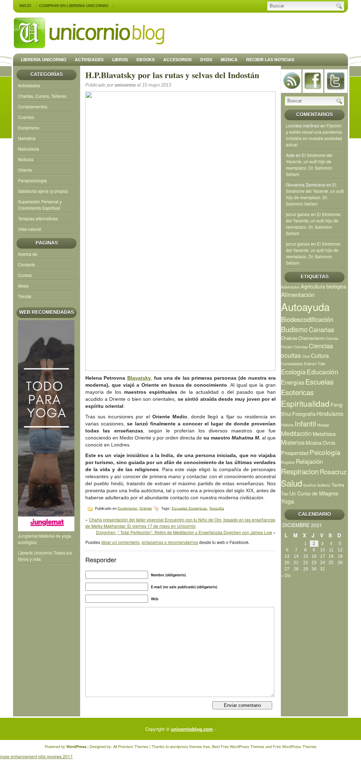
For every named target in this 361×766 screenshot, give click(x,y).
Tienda (24, 296)
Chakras (289, 338)
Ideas (23, 286)
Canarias (321, 329)
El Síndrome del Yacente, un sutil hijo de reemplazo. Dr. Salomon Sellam (309, 164)
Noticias (25, 159)
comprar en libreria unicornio (74, 6)
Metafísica (324, 433)
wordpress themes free (190, 746)
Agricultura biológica (323, 286)
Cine (306, 356)
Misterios (293, 442)
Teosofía (216, 508)
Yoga (287, 501)
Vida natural (29, 229)
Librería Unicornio (43, 59)
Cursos (25, 275)
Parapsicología (32, 180)
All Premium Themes (130, 746)
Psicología (325, 452)
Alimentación (297, 294)
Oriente (25, 170)
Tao (284, 493)
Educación (322, 371)
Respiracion (300, 471)
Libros (120, 59)
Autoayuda (305, 306)
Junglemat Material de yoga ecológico (44, 539)
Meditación (296, 433)
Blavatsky (139, 378)
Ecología (293, 371)
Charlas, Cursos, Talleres (42, 96)
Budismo (294, 329)
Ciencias (301, 346)
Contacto (26, 264)
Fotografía (304, 413)
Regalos (288, 462)
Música (229, 59)
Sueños (309, 485)
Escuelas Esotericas (189, 508)
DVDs (206, 59)
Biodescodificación (307, 319)
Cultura (320, 355)
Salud (291, 483)
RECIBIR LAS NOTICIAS (270, 59)
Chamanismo (311, 338)
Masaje (323, 425)
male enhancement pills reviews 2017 (36, 756)
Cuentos (26, 117)
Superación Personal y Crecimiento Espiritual (40, 204)
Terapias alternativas (38, 218)
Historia (287, 425)
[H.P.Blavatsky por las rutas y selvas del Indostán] (180, 231)
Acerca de (27, 254)
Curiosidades (292, 363)
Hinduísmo (330, 413)
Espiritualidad (305, 403)
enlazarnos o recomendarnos (170, 542)
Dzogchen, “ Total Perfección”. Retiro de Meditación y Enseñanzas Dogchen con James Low (184, 532)
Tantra (337, 484)
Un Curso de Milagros (313, 493)
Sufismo (323, 485)
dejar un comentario (120, 542)
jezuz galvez (298, 214)
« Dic (286, 575)
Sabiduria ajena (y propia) (43, 191)
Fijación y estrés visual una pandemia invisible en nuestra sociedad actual (314, 134)
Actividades (89, 59)
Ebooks (145, 59)
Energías (292, 382)
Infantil (305, 423)
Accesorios (177, 59)
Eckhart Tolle (314, 363)
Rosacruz (333, 471)
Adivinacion (290, 287)
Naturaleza (28, 149)
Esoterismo (28, 128)
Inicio (25, 6)
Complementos (32, 106)
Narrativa (27, 138)
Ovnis (329, 442)
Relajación (309, 461)
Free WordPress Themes (242, 746)
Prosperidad (294, 452)
